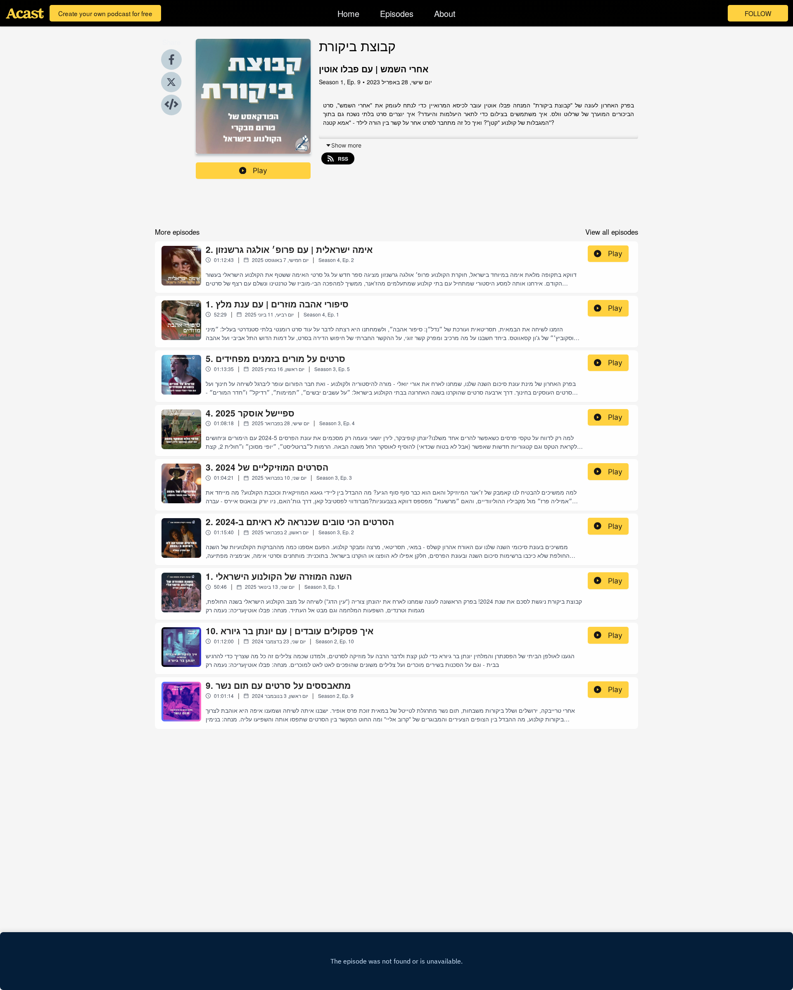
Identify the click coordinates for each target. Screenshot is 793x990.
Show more (346, 145)
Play (260, 170)
